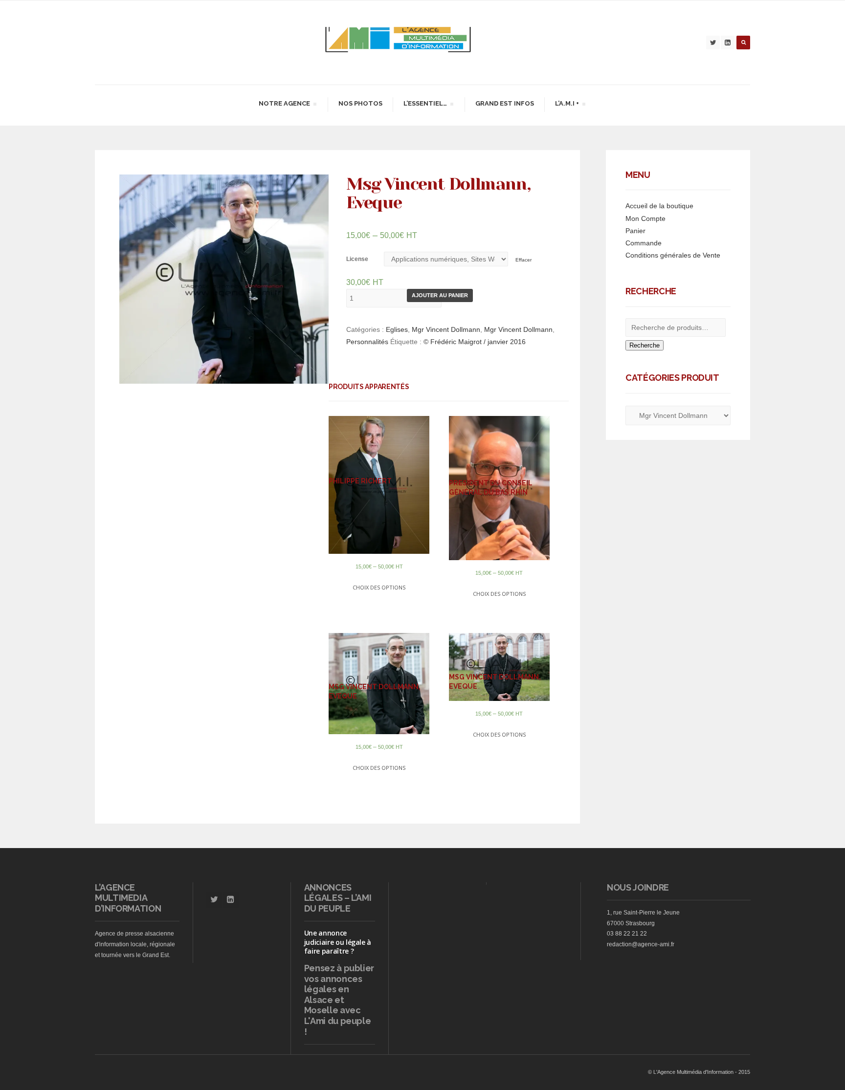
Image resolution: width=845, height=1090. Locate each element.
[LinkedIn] (727, 42)
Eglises (397, 329)
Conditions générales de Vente (672, 255)
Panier (635, 231)
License (357, 259)
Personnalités (367, 342)
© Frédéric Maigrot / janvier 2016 (474, 342)
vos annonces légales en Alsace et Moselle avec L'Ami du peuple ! (337, 1005)
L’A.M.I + (567, 105)
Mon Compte (645, 218)
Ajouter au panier (440, 295)
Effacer (523, 259)
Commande (643, 243)
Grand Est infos (504, 103)
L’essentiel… (425, 105)
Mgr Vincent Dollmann (446, 329)
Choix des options (379, 587)
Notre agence (284, 105)
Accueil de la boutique (659, 206)
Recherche (644, 345)
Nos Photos (360, 103)
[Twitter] (713, 42)
